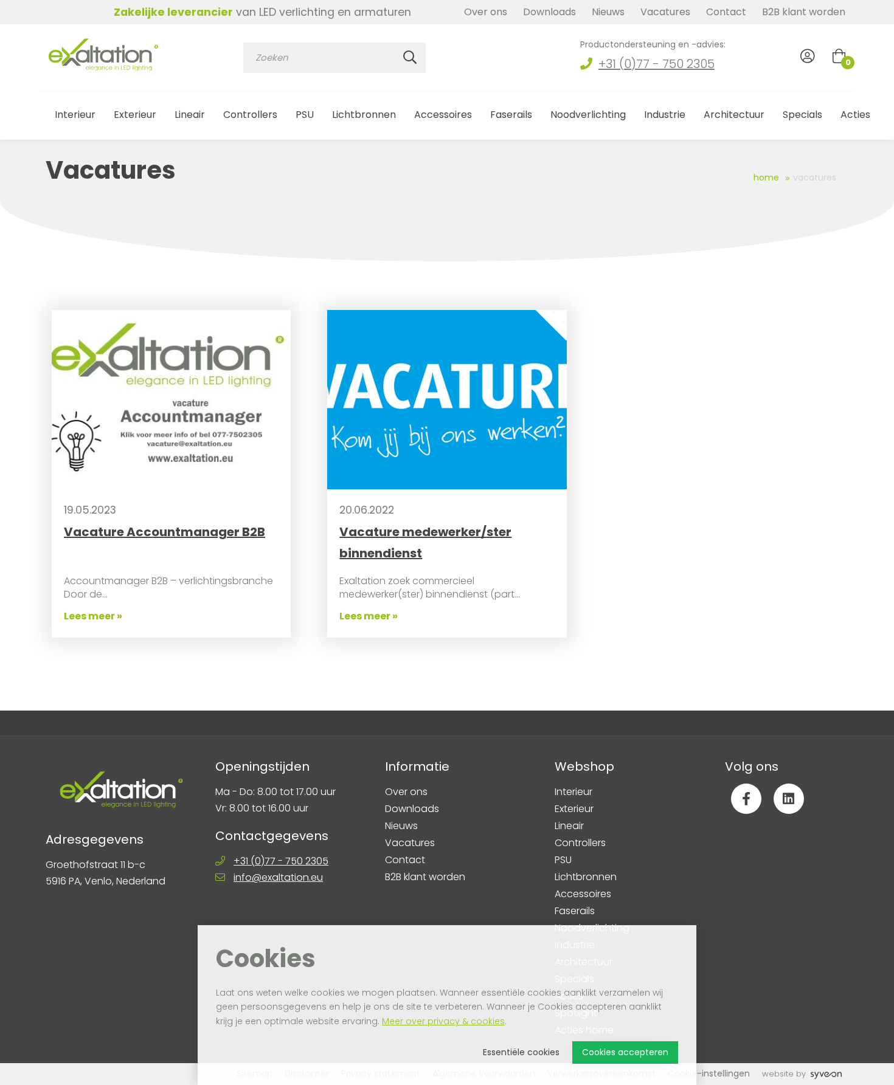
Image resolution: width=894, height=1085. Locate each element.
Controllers (250, 115)
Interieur (75, 115)
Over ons (485, 12)
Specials (802, 115)
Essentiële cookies (521, 1052)
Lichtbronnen (364, 115)
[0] (839, 56)
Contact (726, 12)
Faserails (511, 115)
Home (766, 177)
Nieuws (608, 12)
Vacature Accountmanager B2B (164, 531)
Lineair (190, 115)
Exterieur (135, 115)
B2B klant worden (803, 12)
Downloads (549, 12)
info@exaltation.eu (278, 877)
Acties (855, 115)
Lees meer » (93, 616)
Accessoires (443, 115)
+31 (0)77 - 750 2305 (656, 63)
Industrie (664, 115)
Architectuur (734, 115)
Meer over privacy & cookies (443, 1021)
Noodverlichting (588, 115)
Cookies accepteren (625, 1052)
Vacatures (665, 12)
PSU (305, 115)
